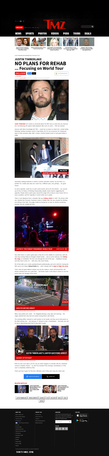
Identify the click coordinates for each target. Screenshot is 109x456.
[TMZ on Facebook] (16, 21)
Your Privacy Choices (23, 422)
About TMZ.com (19, 414)
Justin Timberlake (21, 398)
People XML (18, 441)
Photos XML (18, 443)
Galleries (17, 437)
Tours (76, 33)
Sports (30, 33)
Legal (65, 398)
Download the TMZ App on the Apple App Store (82, 415)
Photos (42, 33)
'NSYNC (41, 401)
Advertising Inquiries (40, 420)
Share (33, 376)
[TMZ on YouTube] (63, 428)
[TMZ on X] (18, 21)
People (17, 439)
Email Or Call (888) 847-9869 (31, 27)
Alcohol (41, 398)
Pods (66, 33)
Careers (37, 418)
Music (59, 398)
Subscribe (69, 421)
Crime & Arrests (33, 398)
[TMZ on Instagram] (23, 21)
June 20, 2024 (22, 78)
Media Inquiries (39, 422)
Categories (18, 433)
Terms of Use (18, 418)
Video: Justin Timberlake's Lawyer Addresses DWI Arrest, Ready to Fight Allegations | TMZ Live (25, 360)
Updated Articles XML (20, 431)
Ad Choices (18, 420)
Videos (55, 33)
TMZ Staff (18, 76)
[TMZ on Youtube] (20, 21)
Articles (17, 425)
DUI (47, 398)
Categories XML (19, 435)
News (18, 33)
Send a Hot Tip (38, 416)
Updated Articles (19, 429)
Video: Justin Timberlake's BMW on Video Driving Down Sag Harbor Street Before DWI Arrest (25, 310)
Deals (88, 33)
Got (19, 28)
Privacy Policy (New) (20, 416)
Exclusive (53, 398)
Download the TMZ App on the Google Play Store (82, 420)
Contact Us (38, 414)
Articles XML (18, 427)
